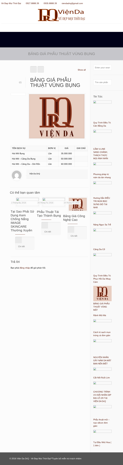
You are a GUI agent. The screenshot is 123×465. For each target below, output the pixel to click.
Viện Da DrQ (34, 174)
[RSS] (120, 3)
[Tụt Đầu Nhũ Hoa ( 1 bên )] (102, 432)
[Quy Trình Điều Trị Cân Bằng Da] (102, 103)
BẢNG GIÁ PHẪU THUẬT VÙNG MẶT (101, 306)
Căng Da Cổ (99, 249)
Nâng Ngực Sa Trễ (102, 224)
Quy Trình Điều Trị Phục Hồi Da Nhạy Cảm (102, 278)
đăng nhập (25, 268)
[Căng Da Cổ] (102, 231)
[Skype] (104, 3)
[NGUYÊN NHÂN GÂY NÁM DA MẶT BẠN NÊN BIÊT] (102, 341)
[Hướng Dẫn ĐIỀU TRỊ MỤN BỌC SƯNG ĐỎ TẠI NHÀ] (102, 183)
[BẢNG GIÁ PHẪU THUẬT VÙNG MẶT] (102, 300)
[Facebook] (108, 3)
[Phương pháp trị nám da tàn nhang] (102, 164)
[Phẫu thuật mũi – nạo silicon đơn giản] (102, 407)
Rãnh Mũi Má (99, 315)
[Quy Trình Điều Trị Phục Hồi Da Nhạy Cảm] (102, 255)
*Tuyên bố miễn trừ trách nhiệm (66, 458)
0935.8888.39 (50, 3)
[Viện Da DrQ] (61, 15)
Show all (82, 70)
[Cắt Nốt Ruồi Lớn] (102, 370)
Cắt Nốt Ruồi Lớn (101, 377)
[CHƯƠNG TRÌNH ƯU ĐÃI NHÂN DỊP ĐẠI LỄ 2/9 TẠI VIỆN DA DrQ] (102, 384)
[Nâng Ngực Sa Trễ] (102, 213)
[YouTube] (116, 3)
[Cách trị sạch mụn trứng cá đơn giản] (102, 321)
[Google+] (112, 3)
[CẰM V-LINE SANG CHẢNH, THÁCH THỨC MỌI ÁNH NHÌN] (102, 132)
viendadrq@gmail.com (72, 3)
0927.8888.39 (32, 3)
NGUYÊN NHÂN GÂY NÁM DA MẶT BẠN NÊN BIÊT (102, 360)
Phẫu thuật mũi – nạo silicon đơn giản (101, 422)
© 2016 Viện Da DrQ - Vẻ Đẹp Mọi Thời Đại (30, 458)
